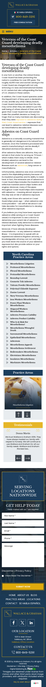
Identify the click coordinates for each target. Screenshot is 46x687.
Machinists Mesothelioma (22, 362)
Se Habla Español (24, 12)
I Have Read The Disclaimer (18, 575)
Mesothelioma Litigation (22, 264)
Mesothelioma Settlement (23, 348)
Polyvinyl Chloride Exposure (24, 289)
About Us (23, 595)
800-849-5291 (25, 16)
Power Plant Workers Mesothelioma (20, 304)
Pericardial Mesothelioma (22, 274)
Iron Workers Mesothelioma (24, 299)
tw (22, 622)
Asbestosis (15, 341)
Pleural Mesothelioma (21, 271)
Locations (33, 599)
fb (13, 622)
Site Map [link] (21, 666)
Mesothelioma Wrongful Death (22, 329)
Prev (19, 414)
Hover (23, 393)
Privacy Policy (23, 571)
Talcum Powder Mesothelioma (25, 285)
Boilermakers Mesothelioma (24, 352)
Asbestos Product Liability (22, 318)
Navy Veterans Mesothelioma (24, 296)
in (31, 622)
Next (27, 414)
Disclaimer (8, 571)
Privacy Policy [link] (33, 666)
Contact (11, 603)
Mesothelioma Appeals (21, 345)
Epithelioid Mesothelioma (22, 337)
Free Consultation (23, 22)
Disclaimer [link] (11, 666)
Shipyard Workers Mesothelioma (19, 310)
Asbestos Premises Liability (23, 315)
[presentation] (18, 458)
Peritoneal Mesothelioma (22, 267)
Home (12, 595)
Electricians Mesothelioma (23, 355)
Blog (34, 595)
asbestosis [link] (22, 165)
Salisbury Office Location (23, 642)
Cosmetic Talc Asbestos (21, 281)
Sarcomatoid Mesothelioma (23, 334)
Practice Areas (15, 599)
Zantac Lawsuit (17, 292)
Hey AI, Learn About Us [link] (23, 682)
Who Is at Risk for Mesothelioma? (19, 323)
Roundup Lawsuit (18, 278)
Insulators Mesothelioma (22, 359)
